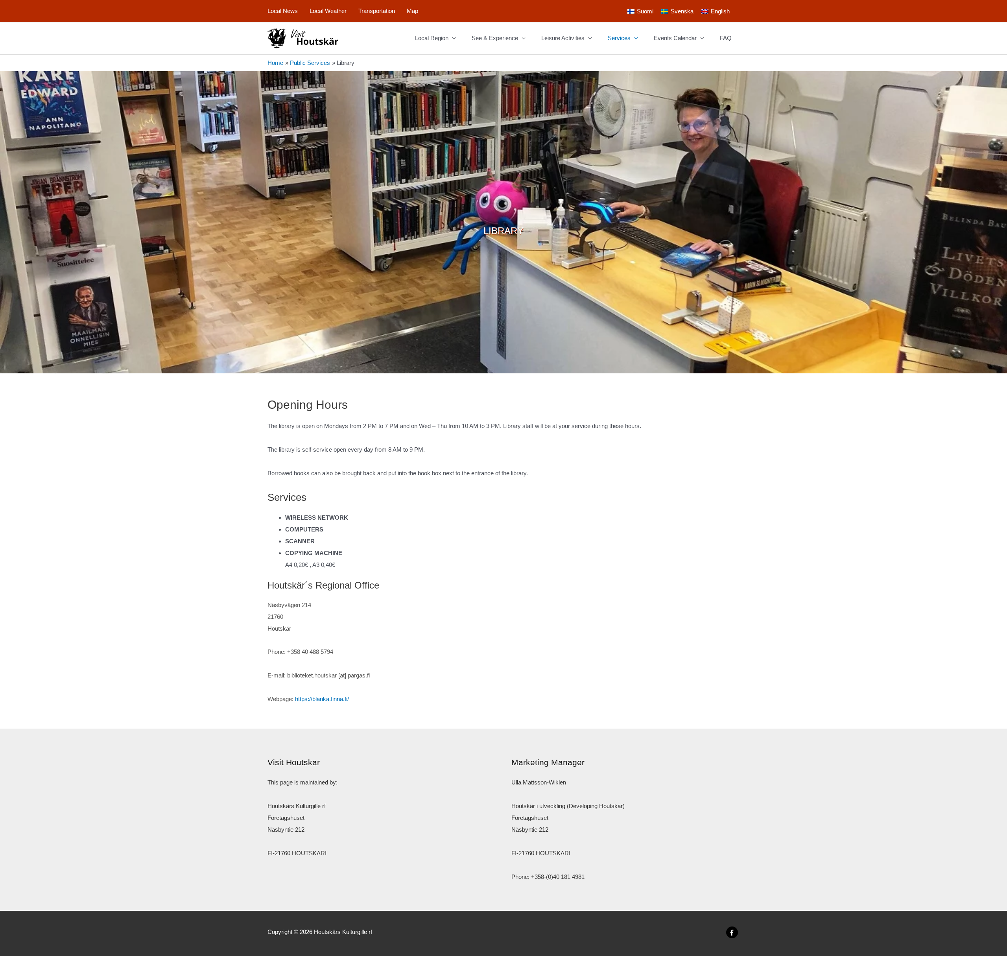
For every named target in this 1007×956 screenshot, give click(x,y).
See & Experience (495, 38)
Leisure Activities (563, 38)
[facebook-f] (733, 932)
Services (619, 38)
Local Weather (328, 10)
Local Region (431, 38)
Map (412, 10)
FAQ (726, 38)
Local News (282, 10)
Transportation (376, 10)
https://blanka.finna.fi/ (322, 699)
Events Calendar (675, 38)
